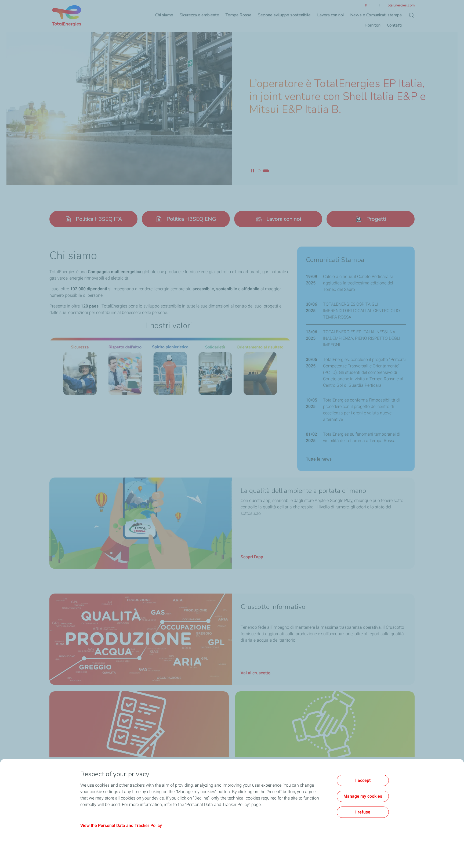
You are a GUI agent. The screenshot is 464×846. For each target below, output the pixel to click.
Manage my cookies (362, 796)
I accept (363, 780)
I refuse (362, 812)
